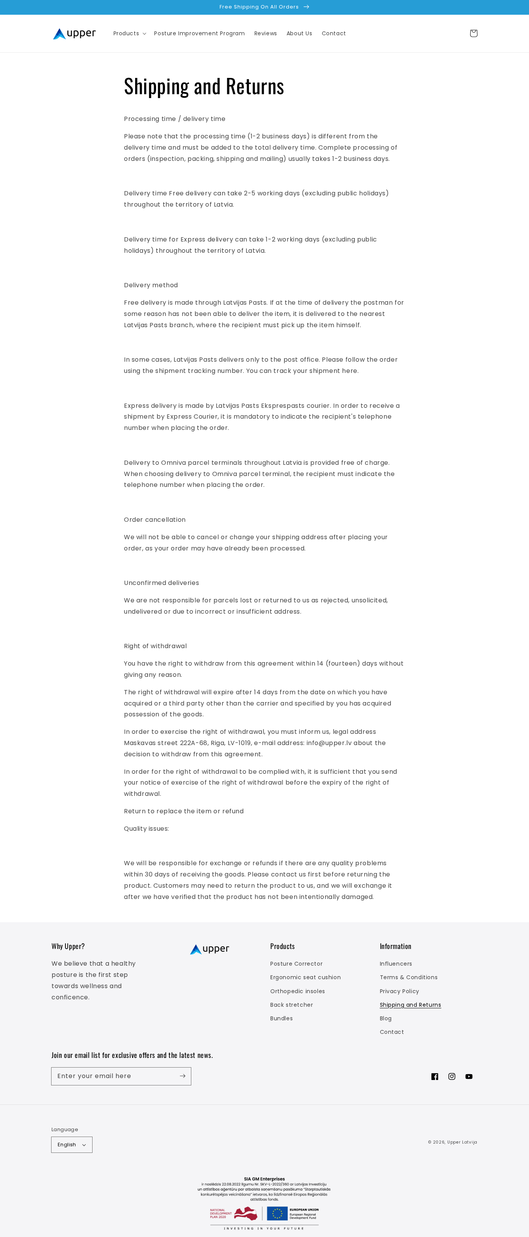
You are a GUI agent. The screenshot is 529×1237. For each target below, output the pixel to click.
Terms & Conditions (409, 977)
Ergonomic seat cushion (305, 977)
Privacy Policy (399, 991)
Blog (386, 1018)
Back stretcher (291, 1005)
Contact (392, 1032)
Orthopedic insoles (297, 991)
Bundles (281, 1018)
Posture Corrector (296, 964)
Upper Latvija (462, 1142)
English (67, 1144)
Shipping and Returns (410, 1005)
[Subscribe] (182, 1076)
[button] (129, 33)
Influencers (396, 964)
